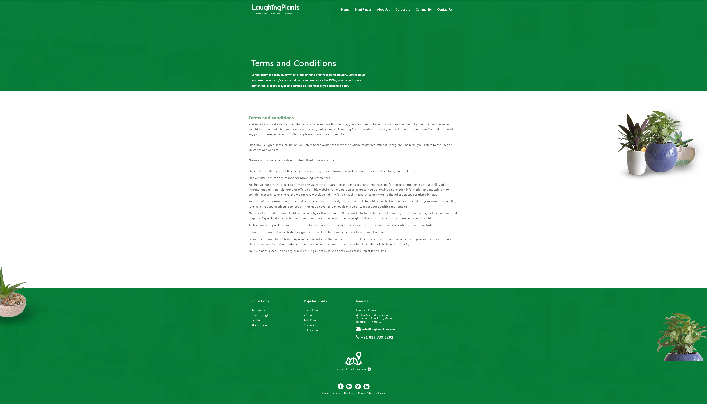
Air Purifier (258, 310)
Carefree (256, 320)
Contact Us (445, 9)
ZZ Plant (309, 315)
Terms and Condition (343, 392)
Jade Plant (310, 320)
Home (345, 9)
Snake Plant (311, 310)
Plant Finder (363, 9)
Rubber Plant (312, 330)
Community (424, 9)
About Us (383, 9)
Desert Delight (260, 315)
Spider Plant (311, 325)
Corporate (402, 9)
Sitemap (380, 392)
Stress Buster (259, 325)
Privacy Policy (365, 392)
